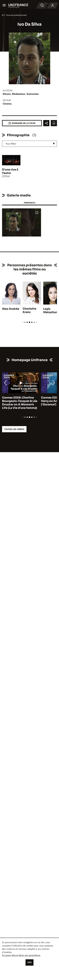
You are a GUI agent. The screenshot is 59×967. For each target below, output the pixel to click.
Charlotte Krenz (29, 310)
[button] (37, 213)
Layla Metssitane (51, 310)
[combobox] (29, 144)
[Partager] (46, 123)
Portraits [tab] (29, 202)
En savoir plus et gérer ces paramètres (21, 955)
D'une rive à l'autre (10, 171)
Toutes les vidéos (14, 429)
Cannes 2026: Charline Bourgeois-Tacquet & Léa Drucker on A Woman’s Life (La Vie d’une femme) (19, 403)
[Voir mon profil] (52, 5)
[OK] (29, 962)
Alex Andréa (10, 309)
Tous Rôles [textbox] (10, 143)
